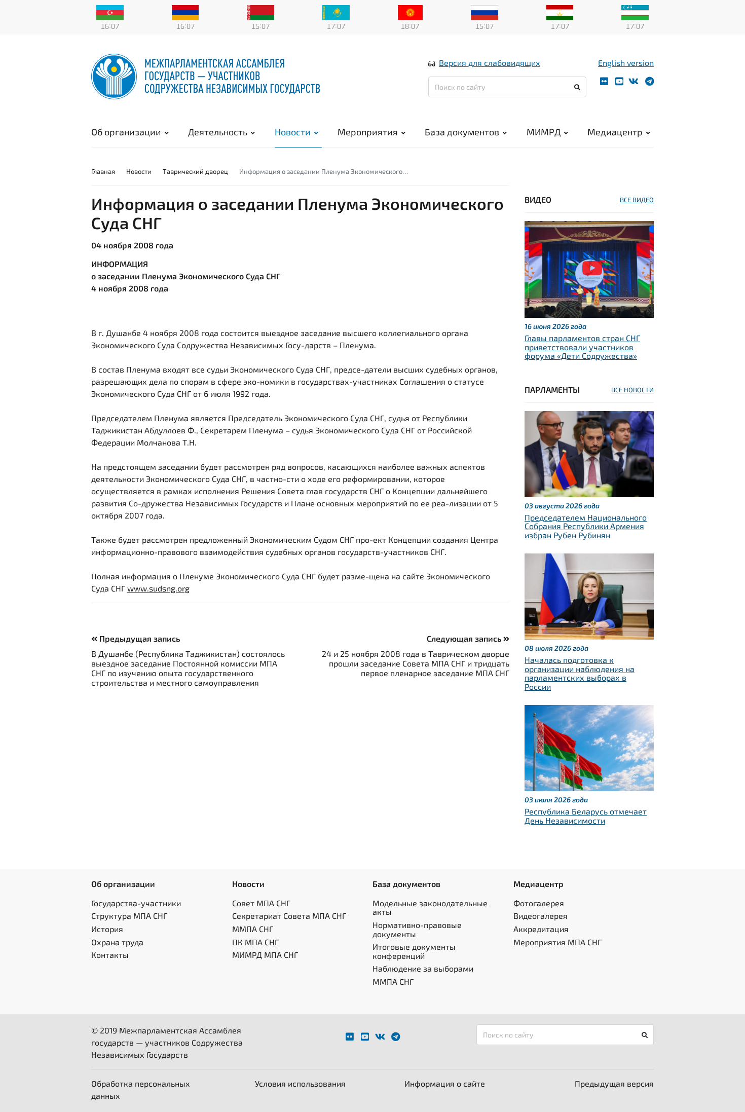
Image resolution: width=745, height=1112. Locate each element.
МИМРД (544, 131)
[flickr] (604, 81)
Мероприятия (368, 131)
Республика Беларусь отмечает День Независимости (586, 815)
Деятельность (217, 131)
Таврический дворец (195, 171)
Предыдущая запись (138, 638)
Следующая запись (465, 638)
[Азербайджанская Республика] (110, 11)
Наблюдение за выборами (422, 968)
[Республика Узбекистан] (635, 11)
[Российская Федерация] (484, 11)
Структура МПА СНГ (129, 915)
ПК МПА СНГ (255, 942)
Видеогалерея (540, 915)
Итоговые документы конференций (414, 951)
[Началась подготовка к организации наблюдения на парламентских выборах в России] (589, 595)
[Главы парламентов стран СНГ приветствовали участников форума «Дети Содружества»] (589, 268)
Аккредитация (541, 929)
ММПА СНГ (252, 929)
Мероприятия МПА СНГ (557, 942)
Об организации (126, 131)
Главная (103, 171)
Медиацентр (615, 131)
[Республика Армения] (185, 11)
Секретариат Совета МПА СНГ (289, 915)
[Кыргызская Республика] (410, 11)
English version (626, 62)
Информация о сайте (444, 1083)
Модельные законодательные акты (430, 907)
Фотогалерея (538, 903)
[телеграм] (649, 81)
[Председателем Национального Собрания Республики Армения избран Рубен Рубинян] (589, 453)
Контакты (110, 954)
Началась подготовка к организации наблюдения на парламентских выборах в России (580, 673)
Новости (293, 131)
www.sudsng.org (158, 588)
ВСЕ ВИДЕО (637, 200)
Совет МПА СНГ (261, 903)
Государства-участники (136, 903)
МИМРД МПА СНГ (265, 954)
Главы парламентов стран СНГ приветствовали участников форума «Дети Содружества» (582, 346)
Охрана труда (117, 942)
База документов (462, 131)
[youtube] (619, 81)
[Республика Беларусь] (260, 11)
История (107, 929)
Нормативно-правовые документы (417, 929)
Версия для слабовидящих (489, 62)
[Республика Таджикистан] (560, 11)
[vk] (633, 81)
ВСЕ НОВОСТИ (632, 390)
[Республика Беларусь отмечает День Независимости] (589, 747)
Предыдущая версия (614, 1083)
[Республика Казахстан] (336, 11)
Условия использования (300, 1083)
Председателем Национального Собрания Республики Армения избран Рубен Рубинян (586, 526)
